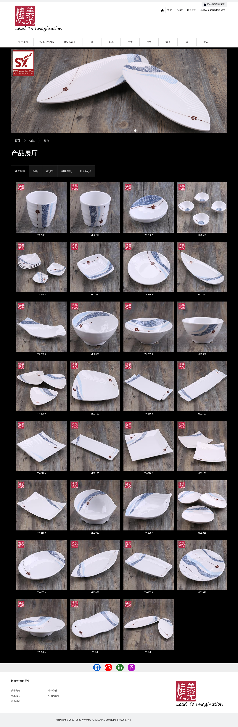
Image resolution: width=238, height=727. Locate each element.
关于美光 (23, 41)
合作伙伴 (52, 690)
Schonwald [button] (46, 41)
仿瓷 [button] (149, 41)
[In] (120, 667)
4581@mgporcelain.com (212, 10)
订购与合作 (54, 695)
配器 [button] (206, 41)
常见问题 (15, 701)
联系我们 (191, 10)
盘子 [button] (168, 41)
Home (162, 10)
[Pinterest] (131, 667)
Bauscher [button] (71, 41)
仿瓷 (32, 140)
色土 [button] (130, 41)
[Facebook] (97, 667)
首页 (17, 140)
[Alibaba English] (108, 667)
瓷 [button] (92, 41)
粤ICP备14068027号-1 (120, 720)
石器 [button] (111, 41)
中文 (169, 10)
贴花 (46, 140)
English (179, 10)
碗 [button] (187, 41)
